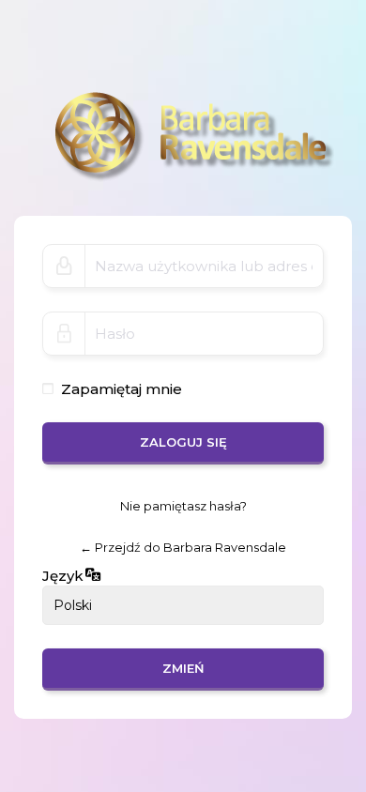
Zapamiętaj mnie (121, 389)
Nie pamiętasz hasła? (183, 505)
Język (63, 576)
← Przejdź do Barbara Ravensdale (183, 547)
